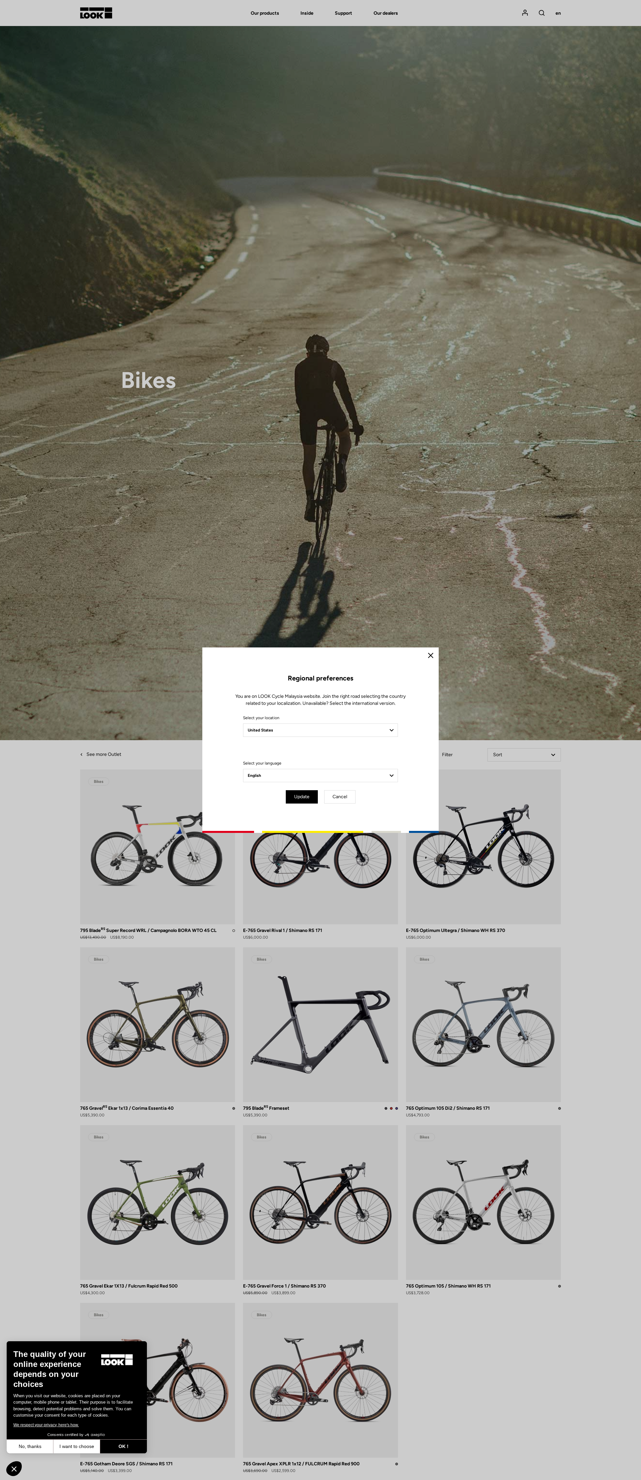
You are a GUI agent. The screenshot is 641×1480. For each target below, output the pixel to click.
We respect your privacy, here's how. (46, 1425)
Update (301, 797)
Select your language (262, 763)
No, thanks (30, 1446)
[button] (14, 1469)
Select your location (261, 717)
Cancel (340, 797)
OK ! (124, 1446)
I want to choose (76, 1446)
